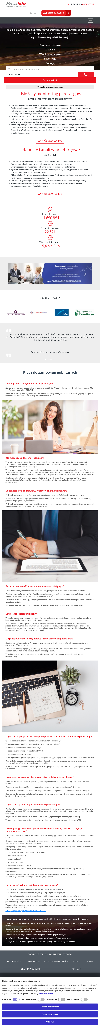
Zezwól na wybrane (50, 1014)
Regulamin (34, 958)
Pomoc (76, 958)
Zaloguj (34, 13)
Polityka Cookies (46, 993)
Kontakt (76, 966)
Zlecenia (50, 49)
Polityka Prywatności (56, 958)
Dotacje (50, 63)
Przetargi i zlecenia (50, 44)
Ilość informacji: (50, 216)
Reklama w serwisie (30, 966)
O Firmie (89, 958)
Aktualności (14, 958)
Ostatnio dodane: (50, 230)
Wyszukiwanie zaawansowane (50, 87)
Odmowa (50, 1022)
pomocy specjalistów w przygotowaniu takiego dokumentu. (52, 938)
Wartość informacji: (50, 244)
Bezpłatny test (50, 80)
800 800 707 (88, 4)
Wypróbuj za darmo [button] (50, 140)
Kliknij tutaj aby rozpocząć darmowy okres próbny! (25, 908)
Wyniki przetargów (50, 54)
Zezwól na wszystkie (50, 1007)
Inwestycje (50, 58)
